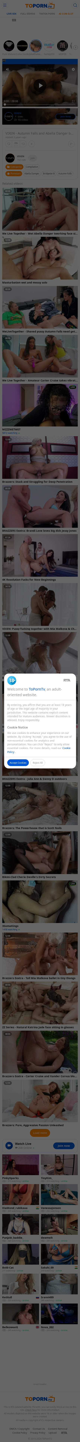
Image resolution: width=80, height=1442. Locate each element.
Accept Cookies (18, 762)
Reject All (38, 762)
